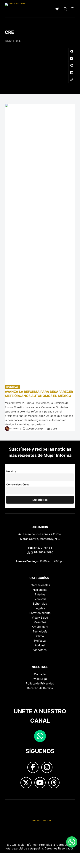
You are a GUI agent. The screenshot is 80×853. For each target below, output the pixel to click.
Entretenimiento (40, 613)
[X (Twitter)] (71, 58)
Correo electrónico (17, 484)
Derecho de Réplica (40, 688)
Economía (39, 599)
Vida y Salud (40, 617)
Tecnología (40, 631)
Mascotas (40, 622)
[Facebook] (71, 51)
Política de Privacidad (40, 683)
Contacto (40, 674)
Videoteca (40, 650)
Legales (40, 608)
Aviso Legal (40, 679)
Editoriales (40, 603)
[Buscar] (65, 8)
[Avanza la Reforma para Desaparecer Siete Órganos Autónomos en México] (40, 244)
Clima (40, 636)
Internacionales (40, 585)
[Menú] (73, 9)
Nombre (11, 471)
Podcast (40, 645)
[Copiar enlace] (71, 79)
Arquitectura (40, 627)
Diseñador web (15, 805)
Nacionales (12, 387)
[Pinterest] (71, 65)
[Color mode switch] (57, 9)
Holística (40, 640)
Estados (40, 594)
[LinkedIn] (71, 72)
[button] (71, 842)
